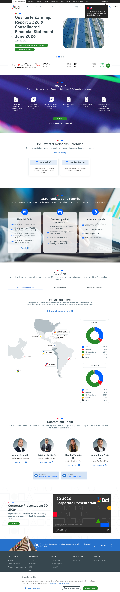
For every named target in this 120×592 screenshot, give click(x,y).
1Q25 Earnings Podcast (93, 238)
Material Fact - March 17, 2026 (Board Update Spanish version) (25, 229)
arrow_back (56, 530)
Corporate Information (35, 7)
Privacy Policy (76, 560)
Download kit (60, 119)
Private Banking (65, 1)
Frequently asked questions (17, 567)
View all (23, 248)
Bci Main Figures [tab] (60, 287)
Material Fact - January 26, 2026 (25, 224)
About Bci (11, 560)
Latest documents (14, 564)
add (108, 65)
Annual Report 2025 (92, 234)
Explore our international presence (59, 311)
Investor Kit (54, 567)
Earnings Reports (56, 564)
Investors (68, 7)
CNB (30, 567)
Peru (30, 570)
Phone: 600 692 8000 (100, 560)
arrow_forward (65, 530)
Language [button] (104, 1)
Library (82, 7)
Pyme (46, 1)
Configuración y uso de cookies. (58, 583)
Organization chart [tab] (94, 287)
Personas (31, 1)
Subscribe (103, 545)
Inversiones (54, 1)
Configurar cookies (32, 588)
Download (13, 524)
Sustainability (33, 560)
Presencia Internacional (80, 1)
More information (23, 42)
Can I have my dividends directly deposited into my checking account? (60, 243)
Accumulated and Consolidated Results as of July (95, 225)
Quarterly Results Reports (94, 230)
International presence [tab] (25, 287)
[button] (56, 56)
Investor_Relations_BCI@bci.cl (48, 476)
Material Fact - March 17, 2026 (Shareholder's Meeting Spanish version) (25, 235)
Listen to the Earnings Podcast (58, 124)
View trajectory (19, 462)
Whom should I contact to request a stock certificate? (61, 228)
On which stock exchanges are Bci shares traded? (61, 233)
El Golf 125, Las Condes (74, 476)
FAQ (76, 7)
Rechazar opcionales (71, 588)
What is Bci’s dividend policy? (59, 238)
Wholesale (32, 564)
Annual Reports (55, 560)
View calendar (59, 153)
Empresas (39, 1)
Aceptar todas (90, 588)
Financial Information (54, 7)
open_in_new (108, 530)
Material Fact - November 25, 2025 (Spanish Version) (24, 241)
